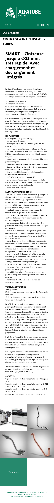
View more (13, 472)
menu (8, 24)
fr (42, 25)
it (38, 25)
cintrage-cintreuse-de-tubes (24, 41)
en (47, 25)
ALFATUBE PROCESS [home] (23, 13)
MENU (49, 33)
